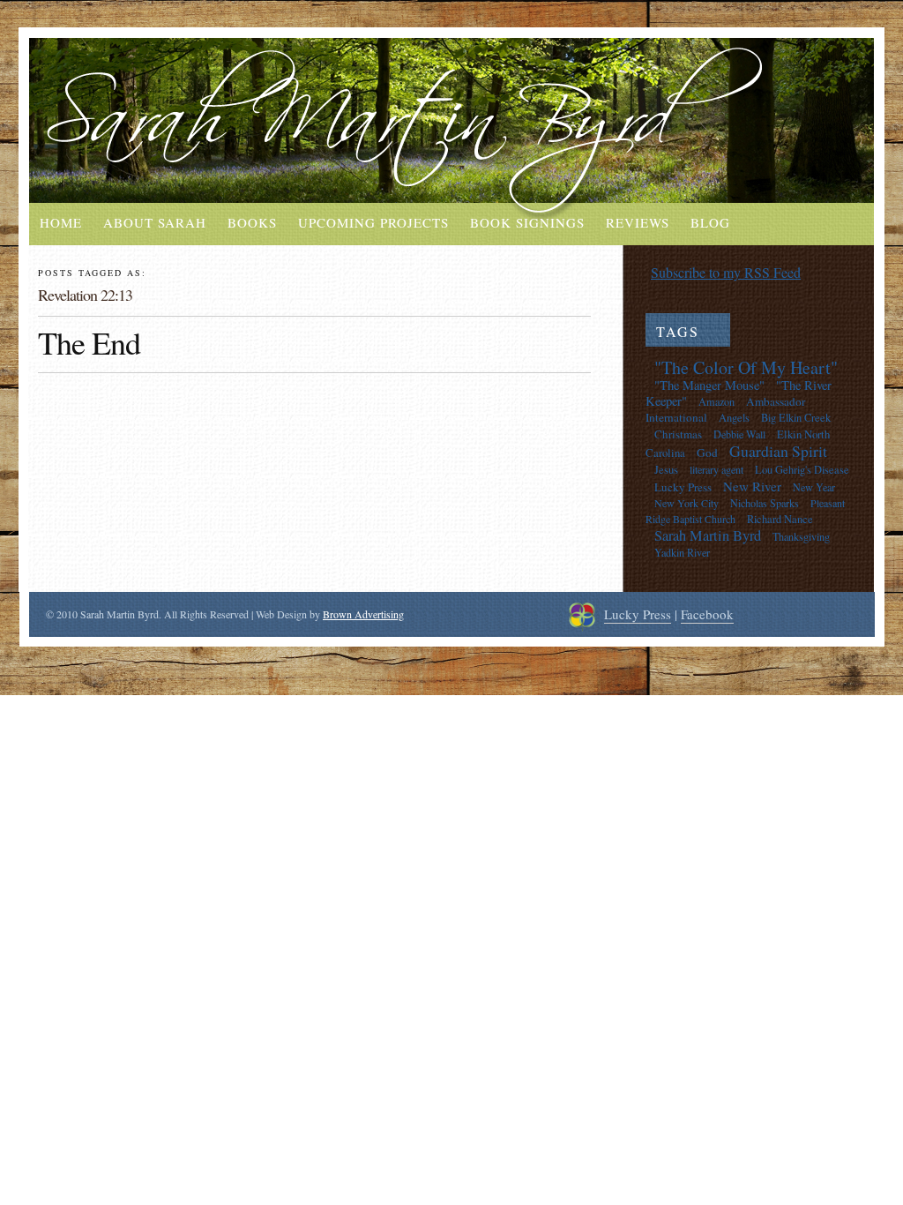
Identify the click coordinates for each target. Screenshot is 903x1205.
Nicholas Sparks (764, 503)
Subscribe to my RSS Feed (726, 272)
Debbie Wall (739, 434)
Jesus (666, 469)
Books (252, 222)
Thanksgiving (801, 536)
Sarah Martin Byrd (707, 535)
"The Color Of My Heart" (746, 367)
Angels (734, 417)
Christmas (678, 434)
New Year (814, 487)
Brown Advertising (363, 614)
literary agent (716, 469)
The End (89, 342)
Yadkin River (682, 552)
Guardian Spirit (778, 450)
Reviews (637, 222)
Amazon (716, 401)
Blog (710, 222)
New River (752, 486)
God (707, 452)
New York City (686, 503)
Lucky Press (683, 487)
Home (61, 222)
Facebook (707, 614)
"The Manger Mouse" (709, 385)
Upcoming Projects (373, 222)
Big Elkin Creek (796, 417)
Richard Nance (780, 519)
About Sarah (154, 222)
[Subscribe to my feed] (637, 272)
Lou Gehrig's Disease (802, 469)
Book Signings (527, 222)
